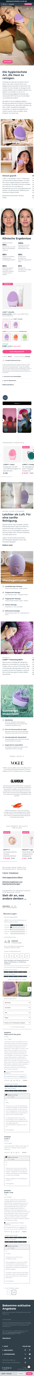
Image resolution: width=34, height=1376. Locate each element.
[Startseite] (17, 8)
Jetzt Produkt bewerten (9, 907)
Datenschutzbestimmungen (15, 1332)
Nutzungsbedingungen (8, 1333)
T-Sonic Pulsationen (10, 873)
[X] (25, 1354)
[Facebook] (30, 1350)
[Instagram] (25, 1350)
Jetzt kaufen (7, 61)
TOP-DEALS (28, 4)
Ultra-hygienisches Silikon (12, 877)
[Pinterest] (30, 1358)
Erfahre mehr (7, 545)
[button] (29, 1367)
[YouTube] (30, 1354)
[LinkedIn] (25, 1358)
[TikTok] (25, 1362)
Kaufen (29, 1373)
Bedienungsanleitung (8, 384)
